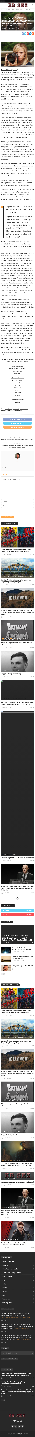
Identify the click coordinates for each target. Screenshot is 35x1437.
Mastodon (3, 1)
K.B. (5, 28)
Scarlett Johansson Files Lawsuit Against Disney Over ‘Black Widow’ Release (15, 1244)
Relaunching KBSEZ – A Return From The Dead (17, 858)
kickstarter (8, 409)
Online (25, 18)
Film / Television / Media (19, 17)
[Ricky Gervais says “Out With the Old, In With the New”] (6, 968)
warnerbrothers (18, 410)
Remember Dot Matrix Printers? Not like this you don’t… (17, 439)
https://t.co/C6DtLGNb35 (24, 1339)
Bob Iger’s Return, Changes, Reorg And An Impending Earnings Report (16, 581)
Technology (16, 670)
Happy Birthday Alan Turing (11, 674)
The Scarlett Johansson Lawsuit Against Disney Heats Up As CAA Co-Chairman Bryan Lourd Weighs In (17, 888)
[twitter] (17, 910)
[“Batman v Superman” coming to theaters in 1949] (17, 630)
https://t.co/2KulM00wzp (22, 1317)
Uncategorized (18, 1303)
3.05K (32, 860)
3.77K (32, 617)
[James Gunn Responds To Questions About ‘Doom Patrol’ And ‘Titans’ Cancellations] (17, 537)
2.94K (32, 1248)
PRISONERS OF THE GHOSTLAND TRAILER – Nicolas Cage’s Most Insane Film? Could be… (17, 703)
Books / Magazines (18, 1261)
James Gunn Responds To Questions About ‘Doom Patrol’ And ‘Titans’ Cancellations (16, 550)
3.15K (32, 677)
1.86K (32, 585)
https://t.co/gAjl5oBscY (8, 1317)
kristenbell (16, 409)
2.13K (32, 554)
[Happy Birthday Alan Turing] (17, 661)
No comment (25, 28)
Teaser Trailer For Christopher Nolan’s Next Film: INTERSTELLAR (21, 948)
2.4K (32, 942)
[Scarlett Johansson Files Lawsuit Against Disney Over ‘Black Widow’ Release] (17, 1231)
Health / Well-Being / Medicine (18, 1273)
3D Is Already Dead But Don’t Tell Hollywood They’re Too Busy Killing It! (17, 939)
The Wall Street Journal (9, 70)
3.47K (32, 647)
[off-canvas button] (3, 5)
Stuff (14, 854)
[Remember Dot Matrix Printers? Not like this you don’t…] (6, 959)
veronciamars (24, 409)
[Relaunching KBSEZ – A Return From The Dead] (17, 783)
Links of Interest (9, 18)
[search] (32, 5)
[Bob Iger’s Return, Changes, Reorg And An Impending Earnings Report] (17, 568)
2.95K (32, 893)
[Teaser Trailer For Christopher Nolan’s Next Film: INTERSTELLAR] (6, 950)
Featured (7, 17)
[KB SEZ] (17, 5)
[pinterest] (17, 914)
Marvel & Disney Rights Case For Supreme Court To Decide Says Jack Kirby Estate (17, 446)
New (18, 18)
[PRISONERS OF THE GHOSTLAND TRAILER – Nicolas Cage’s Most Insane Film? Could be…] (17, 690)
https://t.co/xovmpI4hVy (22, 1328)
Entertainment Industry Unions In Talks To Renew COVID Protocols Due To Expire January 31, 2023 (17, 612)
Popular (18, 1291)
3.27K (32, 707)
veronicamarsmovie (7, 410)
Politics (18, 1288)
